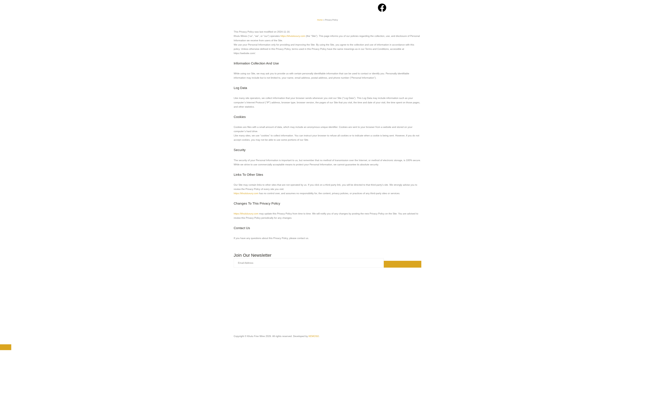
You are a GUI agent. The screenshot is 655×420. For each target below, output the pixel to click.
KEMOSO (314, 336)
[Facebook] (382, 7)
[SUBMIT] (402, 264)
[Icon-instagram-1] (391, 7)
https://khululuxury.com (246, 193)
